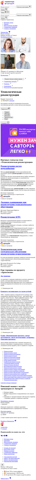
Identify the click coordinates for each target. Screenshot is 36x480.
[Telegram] (4, 436)
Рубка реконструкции (10, 360)
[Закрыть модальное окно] (2, 464)
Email (6, 119)
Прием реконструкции (10, 356)
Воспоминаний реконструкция (13, 366)
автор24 (4, 428)
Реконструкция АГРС (11, 217)
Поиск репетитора (9, 454)
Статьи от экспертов (10, 28)
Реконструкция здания (10, 353)
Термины (7, 84)
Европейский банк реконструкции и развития (17, 378)
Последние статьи (9, 449)
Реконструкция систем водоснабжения (11, 167)
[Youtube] (6, 436)
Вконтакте (7, 115)
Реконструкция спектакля (11, 365)
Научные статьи (8, 22)
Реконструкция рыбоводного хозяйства (15, 374)
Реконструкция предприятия (12, 354)
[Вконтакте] (2, 436)
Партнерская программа (11, 461)
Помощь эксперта (9, 451)
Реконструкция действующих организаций (16, 372)
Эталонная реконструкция (11, 363)
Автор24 (11, 100)
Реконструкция (8, 351)
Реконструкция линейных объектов (14, 371)
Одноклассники (9, 117)
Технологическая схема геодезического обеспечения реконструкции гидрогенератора (15, 251)
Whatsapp (7, 113)
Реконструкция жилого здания (12, 368)
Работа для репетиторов (11, 460)
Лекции (6, 24)
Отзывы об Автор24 (10, 448)
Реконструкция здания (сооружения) (14, 369)
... (14, 79)
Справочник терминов (10, 27)
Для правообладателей (10, 457)
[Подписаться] (9, 75)
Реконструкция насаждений (12, 359)
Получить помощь (6, 411)
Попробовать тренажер (7, 401)
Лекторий (7, 440)
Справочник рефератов (10, 452)
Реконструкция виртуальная (12, 357)
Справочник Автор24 (10, 81)
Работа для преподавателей (12, 458)
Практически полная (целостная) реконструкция (18, 375)
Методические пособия (10, 25)
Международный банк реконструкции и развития (18, 377)
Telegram (7, 112)
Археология (7, 86)
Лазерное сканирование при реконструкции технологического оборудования (16, 204)
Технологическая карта (10, 380)
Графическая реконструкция (12, 362)
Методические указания (11, 442)
